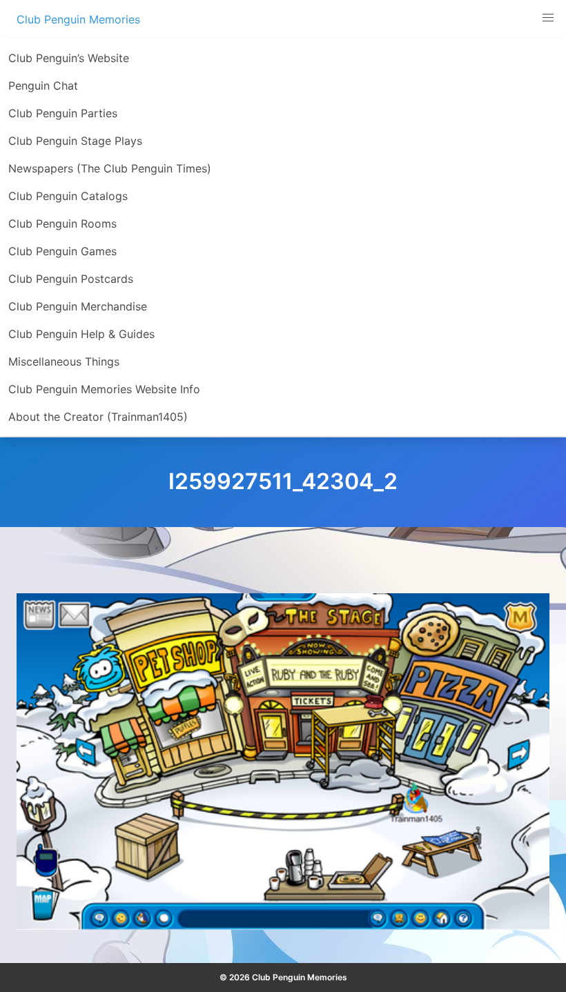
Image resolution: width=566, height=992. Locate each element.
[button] (548, 18)
